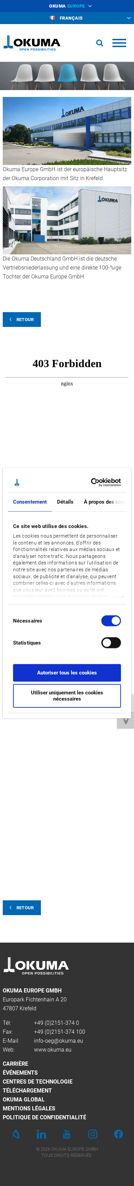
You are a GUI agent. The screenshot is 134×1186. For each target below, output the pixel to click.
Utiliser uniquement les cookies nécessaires (67, 696)
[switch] (105, 641)
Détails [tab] (65, 501)
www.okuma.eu (52, 1049)
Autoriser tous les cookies (67, 672)
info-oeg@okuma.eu (58, 1040)
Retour (25, 319)
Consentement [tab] (30, 501)
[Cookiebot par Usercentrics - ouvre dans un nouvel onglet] (92, 482)
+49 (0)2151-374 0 (56, 1023)
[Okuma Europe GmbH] (32, 43)
